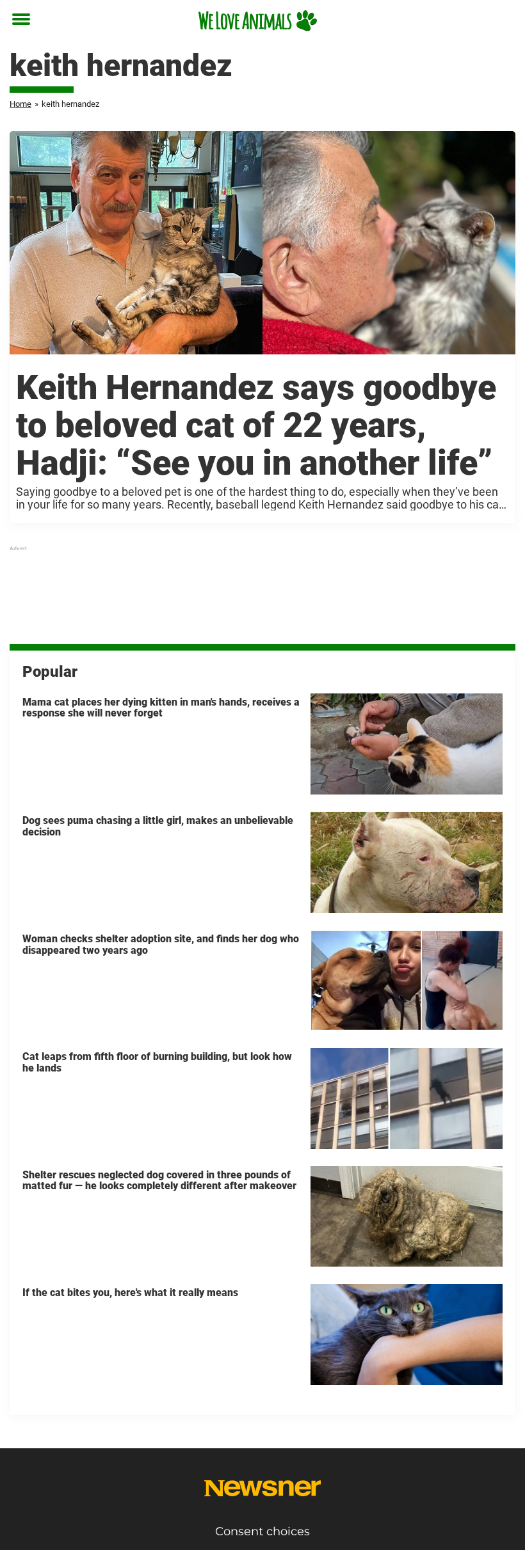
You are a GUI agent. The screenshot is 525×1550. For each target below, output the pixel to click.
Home (20, 104)
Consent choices (262, 1531)
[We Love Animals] (257, 20)
